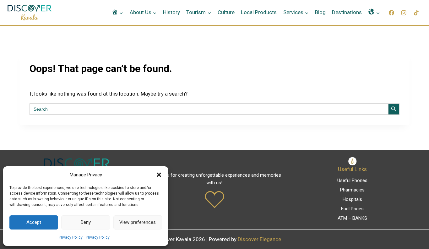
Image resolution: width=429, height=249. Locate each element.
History (171, 12)
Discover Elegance (259, 239)
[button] (159, 175)
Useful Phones (352, 180)
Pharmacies (352, 190)
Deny (86, 222)
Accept (33, 222)
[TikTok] (416, 12)
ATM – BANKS (352, 218)
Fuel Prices (352, 209)
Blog (320, 12)
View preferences (137, 222)
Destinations (347, 12)
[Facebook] (391, 12)
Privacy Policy (71, 237)
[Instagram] (404, 12)
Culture (226, 12)
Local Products (259, 12)
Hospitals (352, 199)
